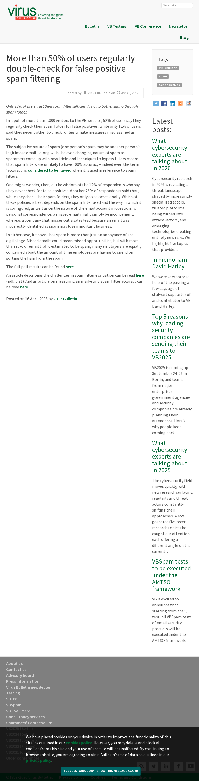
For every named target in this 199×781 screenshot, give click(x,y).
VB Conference (148, 26)
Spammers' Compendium (29, 722)
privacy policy (38, 760)
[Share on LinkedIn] (172, 103)
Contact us (16, 669)
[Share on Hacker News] (180, 103)
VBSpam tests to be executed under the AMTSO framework (171, 575)
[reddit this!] (189, 103)
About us (14, 663)
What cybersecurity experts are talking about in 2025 (169, 456)
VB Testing (116, 26)
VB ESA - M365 (18, 710)
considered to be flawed (50, 170)
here (70, 266)
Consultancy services (25, 716)
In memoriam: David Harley (170, 263)
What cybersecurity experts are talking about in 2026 (169, 154)
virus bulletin (168, 68)
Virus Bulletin (65, 298)
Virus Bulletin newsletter (28, 687)
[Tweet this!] (156, 103)
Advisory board (20, 675)
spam (163, 76)
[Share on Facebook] (164, 103)
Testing (13, 692)
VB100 (11, 698)
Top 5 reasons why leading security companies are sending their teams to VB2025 (171, 336)
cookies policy (79, 742)
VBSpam (14, 704)
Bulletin (92, 26)
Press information (22, 681)
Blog (184, 37)
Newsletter (179, 26)
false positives (169, 85)
